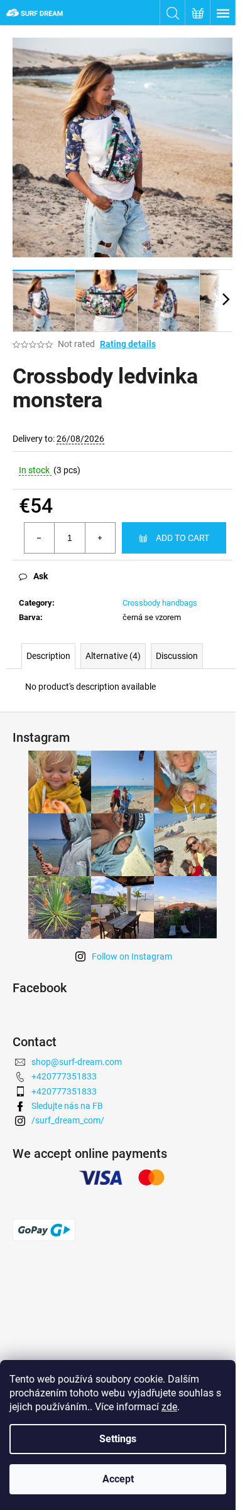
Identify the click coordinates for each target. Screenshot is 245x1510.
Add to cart (182, 538)
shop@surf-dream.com (76, 1062)
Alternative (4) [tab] (113, 656)
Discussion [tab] (177, 656)
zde (169, 1407)
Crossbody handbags (159, 603)
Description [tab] (48, 656)
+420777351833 (64, 1076)
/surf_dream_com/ (67, 1120)
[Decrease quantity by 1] (39, 538)
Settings (117, 1439)
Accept (118, 1479)
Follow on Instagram (132, 956)
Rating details (128, 344)
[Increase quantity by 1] (100, 538)
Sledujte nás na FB (67, 1106)
